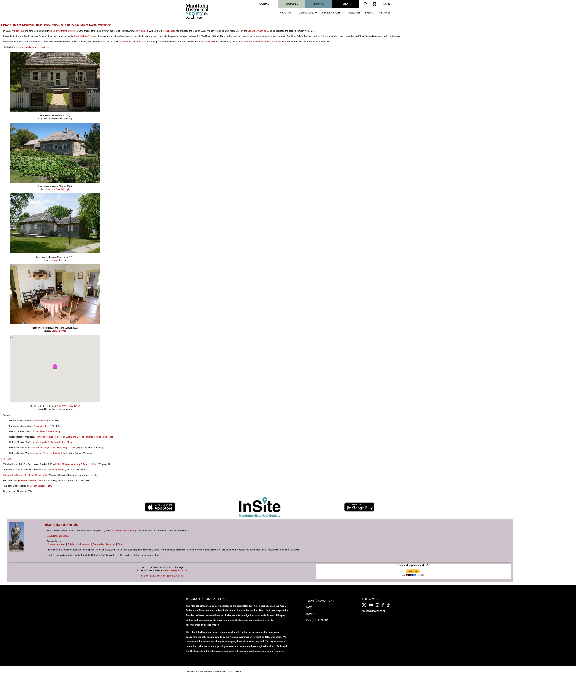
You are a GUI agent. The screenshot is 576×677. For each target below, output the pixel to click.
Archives (384, 13)
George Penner (58, 260)
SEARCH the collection (58, 536)
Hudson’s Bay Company (85, 36)
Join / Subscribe (317, 620)
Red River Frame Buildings (48, 431)
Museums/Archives (56, 544)
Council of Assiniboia (258, 31)
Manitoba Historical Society (136, 42)
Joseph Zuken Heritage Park (49, 453)
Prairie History (331, 13)
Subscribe (292, 3)
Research (354, 13)
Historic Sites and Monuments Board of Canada (259, 42)
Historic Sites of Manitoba (17, 25)
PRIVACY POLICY (227, 671)
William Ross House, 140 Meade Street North (25, 475)
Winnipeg (104, 25)
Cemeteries (98, 544)
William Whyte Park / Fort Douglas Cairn (55, 448)
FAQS (309, 607)
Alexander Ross (207, 42)
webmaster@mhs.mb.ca (175, 570)
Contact (264, 3)
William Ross (18, 31)
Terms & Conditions (320, 600)
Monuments (84, 544)
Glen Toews (38, 480)
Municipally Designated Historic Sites (54, 442)
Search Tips (146, 576)
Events (369, 13)
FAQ (182, 576)
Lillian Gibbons (62, 464)
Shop (346, 3)
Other (120, 544)
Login (386, 4)
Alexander (170, 31)
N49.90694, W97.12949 (68, 406)
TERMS (238, 671)
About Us (285, 13)
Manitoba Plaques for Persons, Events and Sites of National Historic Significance (74, 437)
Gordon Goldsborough (58, 189)
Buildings (72, 544)
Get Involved (306, 13)
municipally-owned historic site (35, 47)
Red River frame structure (64, 31)
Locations (110, 544)
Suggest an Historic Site (166, 576)
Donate (319, 3)
